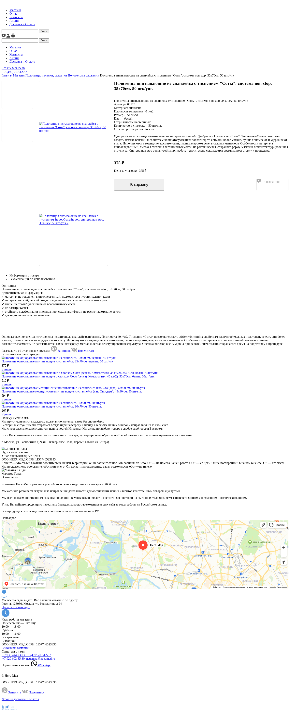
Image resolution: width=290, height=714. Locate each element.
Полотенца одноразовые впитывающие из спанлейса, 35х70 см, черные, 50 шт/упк (57, 361)
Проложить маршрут (16, 607)
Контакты (16, 17)
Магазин (15, 10)
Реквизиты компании (16, 648)
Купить (6, 369)
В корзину (139, 184)
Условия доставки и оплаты (20, 699)
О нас (13, 13)
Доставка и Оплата (22, 24)
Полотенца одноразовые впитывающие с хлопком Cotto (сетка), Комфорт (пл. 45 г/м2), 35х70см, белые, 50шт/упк (78, 376)
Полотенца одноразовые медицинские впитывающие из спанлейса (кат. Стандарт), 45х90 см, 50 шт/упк (72, 391)
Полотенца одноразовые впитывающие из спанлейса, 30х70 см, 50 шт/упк (52, 406)
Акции (14, 20)
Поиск (44, 31)
